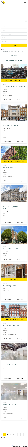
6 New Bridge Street (9, 365)
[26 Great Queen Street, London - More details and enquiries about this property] (14, 112)
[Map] (14, 15)
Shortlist (8, 100)
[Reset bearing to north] (26, 23)
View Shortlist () (14, 55)
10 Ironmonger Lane (9, 286)
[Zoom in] (26, 18)
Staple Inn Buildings (9, 167)
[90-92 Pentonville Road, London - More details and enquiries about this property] (14, 235)
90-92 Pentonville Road (10, 248)
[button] (25, 2)
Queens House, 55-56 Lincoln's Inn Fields (14, 208)
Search (14, 45)
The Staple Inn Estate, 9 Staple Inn (14, 86)
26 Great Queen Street (10, 126)
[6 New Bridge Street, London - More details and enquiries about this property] (14, 351)
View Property (20, 100)
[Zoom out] (26, 20)
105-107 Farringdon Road (11, 325)
